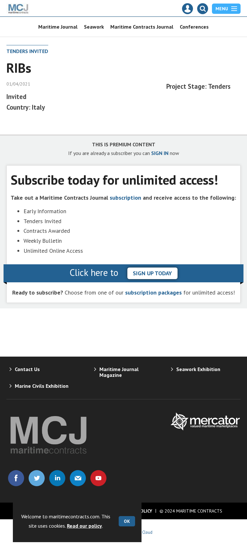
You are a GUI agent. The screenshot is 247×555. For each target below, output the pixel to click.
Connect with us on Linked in (57, 478)
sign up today (152, 273)
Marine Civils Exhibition (42, 386)
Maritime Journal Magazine (119, 372)
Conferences (194, 26)
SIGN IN (160, 153)
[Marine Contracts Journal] (18, 12)
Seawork (94, 26)
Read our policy (84, 526)
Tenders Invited (27, 51)
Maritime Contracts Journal (141, 26)
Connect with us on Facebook (16, 478)
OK (127, 521)
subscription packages (153, 292)
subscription (125, 197)
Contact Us (27, 369)
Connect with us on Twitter (36, 478)
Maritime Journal (58, 26)
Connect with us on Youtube (98, 478)
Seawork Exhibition (198, 369)
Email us (77, 478)
